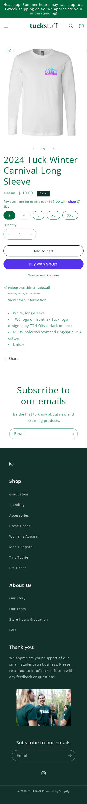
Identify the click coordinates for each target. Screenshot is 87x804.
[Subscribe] (72, 433)
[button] (6, 26)
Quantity (9, 225)
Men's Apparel (21, 547)
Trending (17, 504)
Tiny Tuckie (18, 557)
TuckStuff (34, 791)
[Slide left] (33, 149)
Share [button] (14, 358)
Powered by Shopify (56, 791)
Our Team (17, 609)
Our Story (17, 598)
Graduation (18, 494)
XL (53, 215)
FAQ (12, 630)
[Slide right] (54, 149)
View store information (27, 300)
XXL (70, 215)
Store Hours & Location (28, 619)
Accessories (19, 515)
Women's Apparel (24, 536)
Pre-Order (17, 568)
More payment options (43, 275)
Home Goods (19, 526)
